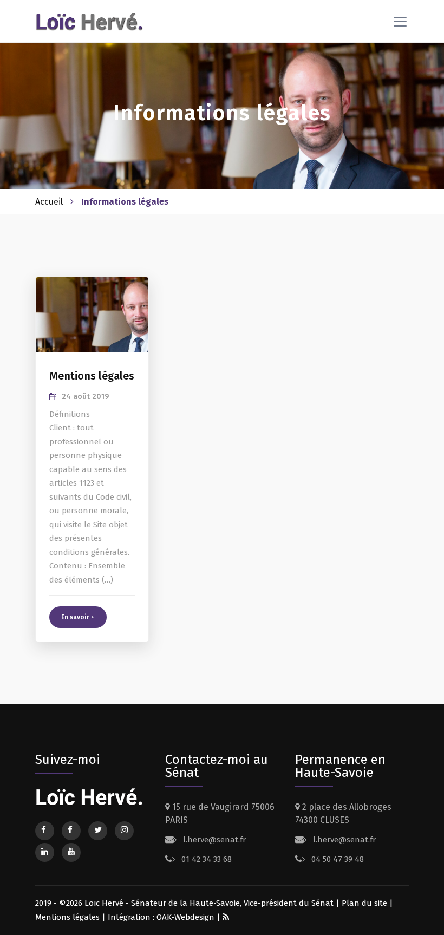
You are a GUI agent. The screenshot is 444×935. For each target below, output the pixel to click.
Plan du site (364, 903)
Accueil (49, 202)
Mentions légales (67, 917)
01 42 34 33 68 (205, 859)
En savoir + (78, 617)
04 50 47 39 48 (336, 859)
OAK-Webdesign (186, 917)
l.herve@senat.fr (213, 840)
